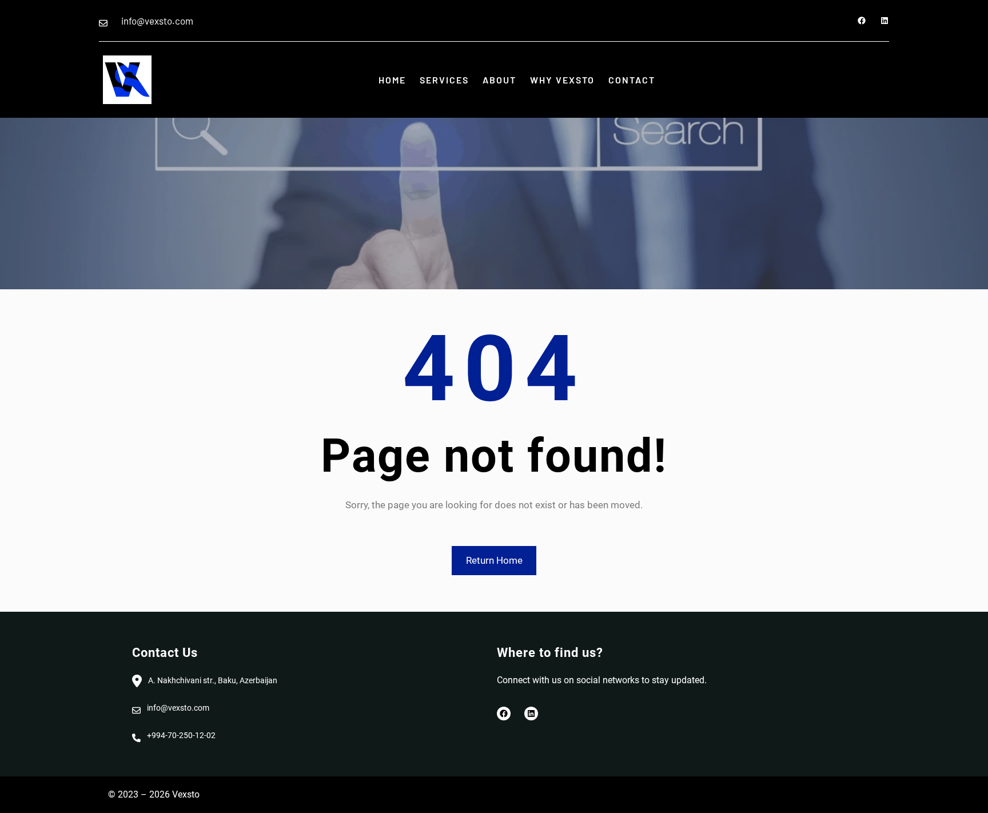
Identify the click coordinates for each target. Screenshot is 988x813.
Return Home (494, 560)
